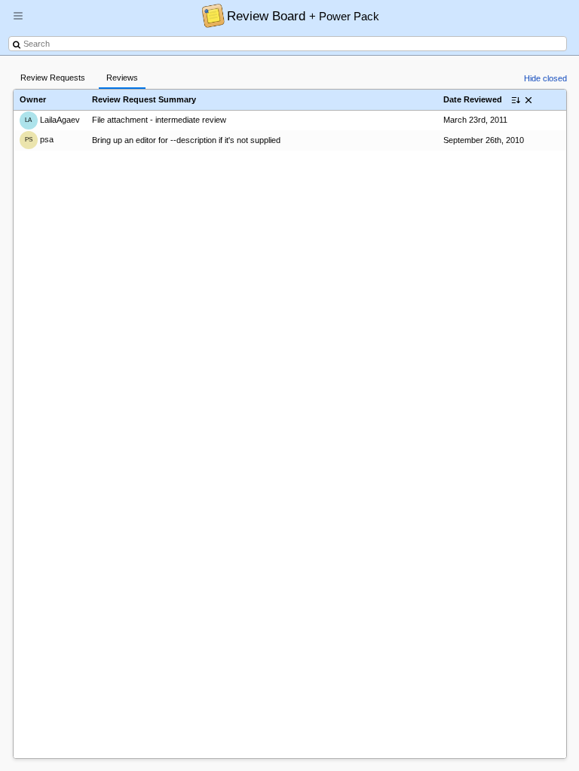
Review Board (303, 16)
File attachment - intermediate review (159, 119)
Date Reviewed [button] (472, 99)
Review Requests (52, 77)
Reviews (122, 77)
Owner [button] (33, 99)
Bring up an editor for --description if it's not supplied (186, 140)
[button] (18, 22)
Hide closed (545, 78)
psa (39, 139)
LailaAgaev (52, 119)
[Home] (209, 15)
